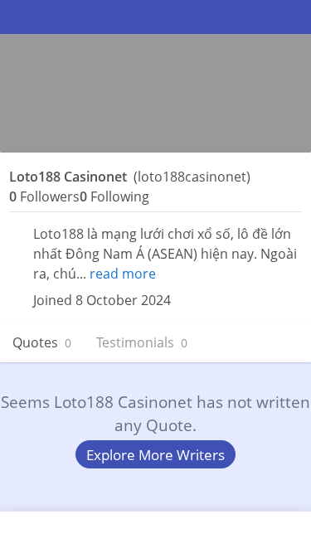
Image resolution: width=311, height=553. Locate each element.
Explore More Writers (155, 454)
